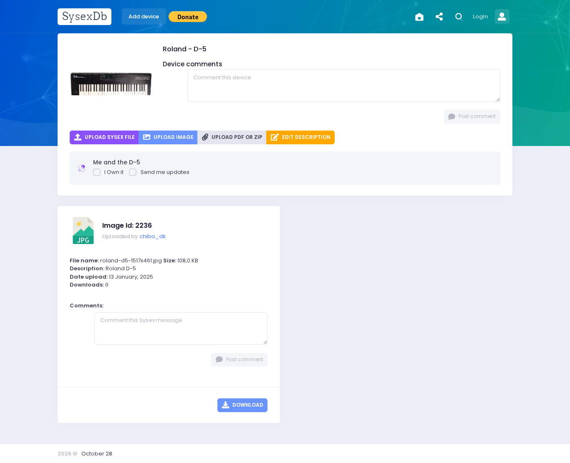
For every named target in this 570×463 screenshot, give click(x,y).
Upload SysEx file (109, 137)
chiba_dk (152, 236)
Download (247, 404)
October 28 (96, 454)
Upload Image (173, 137)
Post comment (476, 116)
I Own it (114, 172)
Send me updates (165, 172)
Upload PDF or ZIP (236, 137)
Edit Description (305, 137)
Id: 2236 (127, 225)
